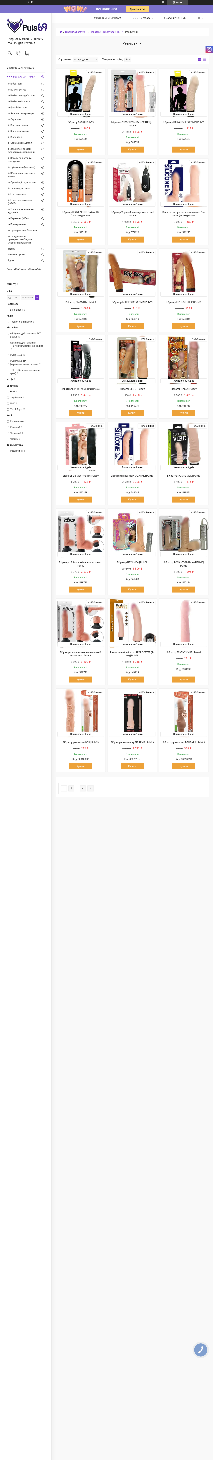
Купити (81, 149)
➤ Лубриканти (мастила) (21, 167)
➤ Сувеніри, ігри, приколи (22, 182)
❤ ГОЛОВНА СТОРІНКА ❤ (20, 68)
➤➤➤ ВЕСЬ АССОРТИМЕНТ (21, 76)
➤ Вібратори (15, 83)
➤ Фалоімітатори (17, 107)
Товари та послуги (75, 32)
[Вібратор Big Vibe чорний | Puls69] (81, 447)
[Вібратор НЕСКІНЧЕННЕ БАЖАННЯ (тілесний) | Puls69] (81, 183)
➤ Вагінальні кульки (19, 101)
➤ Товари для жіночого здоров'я (21, 211)
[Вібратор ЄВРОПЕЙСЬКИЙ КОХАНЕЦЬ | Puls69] (132, 93)
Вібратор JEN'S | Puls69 (132, 389)
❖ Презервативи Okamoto (22, 230)
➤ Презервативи (17, 224)
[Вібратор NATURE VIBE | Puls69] (184, 447)
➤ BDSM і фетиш (17, 89)
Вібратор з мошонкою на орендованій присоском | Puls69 (80, 654)
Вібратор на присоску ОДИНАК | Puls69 (132, 475)
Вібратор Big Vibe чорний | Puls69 (81, 475)
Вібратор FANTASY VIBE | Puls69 (184, 652)
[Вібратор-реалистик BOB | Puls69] (81, 713)
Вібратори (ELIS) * (113, 32)
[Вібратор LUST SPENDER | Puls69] (184, 273)
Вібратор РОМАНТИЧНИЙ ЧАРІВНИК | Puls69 (184, 564)
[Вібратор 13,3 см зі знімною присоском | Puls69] (81, 533)
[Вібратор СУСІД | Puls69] (81, 93)
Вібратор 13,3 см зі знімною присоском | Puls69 (80, 564)
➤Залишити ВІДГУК (175, 18)
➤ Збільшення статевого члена (21, 175)
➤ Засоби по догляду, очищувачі (20, 160)
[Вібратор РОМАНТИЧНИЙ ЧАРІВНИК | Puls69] (184, 533)
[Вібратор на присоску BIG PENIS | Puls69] (132, 713)
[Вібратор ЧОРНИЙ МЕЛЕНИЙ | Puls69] (81, 360)
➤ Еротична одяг (17, 194)
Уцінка (11, 248)
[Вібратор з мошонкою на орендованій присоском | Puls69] (81, 623)
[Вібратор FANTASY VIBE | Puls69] (184, 623)
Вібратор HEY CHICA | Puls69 (132, 562)
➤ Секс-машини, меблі (20, 143)
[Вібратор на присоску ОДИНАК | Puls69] (132, 447)
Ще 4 (12, 379)
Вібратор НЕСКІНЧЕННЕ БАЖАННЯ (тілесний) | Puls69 (80, 214)
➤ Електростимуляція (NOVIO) (20, 202)
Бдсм (11, 260)
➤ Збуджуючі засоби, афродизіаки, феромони (21, 151)
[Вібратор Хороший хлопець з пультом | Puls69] (132, 183)
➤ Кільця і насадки (18, 131)
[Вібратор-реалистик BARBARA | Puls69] (184, 713)
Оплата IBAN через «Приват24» (24, 269)
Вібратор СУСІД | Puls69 (81, 122)
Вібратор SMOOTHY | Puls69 (81, 302)
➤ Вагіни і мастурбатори (21, 95)
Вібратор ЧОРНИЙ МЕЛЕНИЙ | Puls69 (80, 389)
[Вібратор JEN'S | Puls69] (132, 360)
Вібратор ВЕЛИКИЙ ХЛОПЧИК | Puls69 (132, 302)
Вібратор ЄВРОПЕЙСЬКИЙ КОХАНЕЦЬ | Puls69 (132, 124)
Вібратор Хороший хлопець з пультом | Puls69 (132, 214)
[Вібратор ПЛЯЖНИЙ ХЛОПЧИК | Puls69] (184, 93)
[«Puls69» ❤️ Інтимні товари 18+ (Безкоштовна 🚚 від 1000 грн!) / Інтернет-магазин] (26, 25)
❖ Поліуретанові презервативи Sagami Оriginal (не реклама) (20, 239)
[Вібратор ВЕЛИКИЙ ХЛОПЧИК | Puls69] (132, 273)
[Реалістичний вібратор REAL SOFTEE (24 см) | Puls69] (132, 623)
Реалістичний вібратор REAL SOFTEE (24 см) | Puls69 (132, 654)
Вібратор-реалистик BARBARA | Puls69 (184, 742)
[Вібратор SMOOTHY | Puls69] (81, 273)
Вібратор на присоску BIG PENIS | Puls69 (132, 742)
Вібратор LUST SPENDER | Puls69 (183, 302)
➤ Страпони (14, 119)
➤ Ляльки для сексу (19, 188)
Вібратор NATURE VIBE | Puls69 (183, 475)
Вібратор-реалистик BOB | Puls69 (81, 742)
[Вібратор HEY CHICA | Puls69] (132, 533)
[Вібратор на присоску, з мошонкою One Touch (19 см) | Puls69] (184, 183)
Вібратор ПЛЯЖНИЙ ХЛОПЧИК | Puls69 (184, 122)
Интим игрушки (16, 254)
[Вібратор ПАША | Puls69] (184, 360)
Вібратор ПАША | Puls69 (184, 389)
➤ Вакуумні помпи (18, 125)
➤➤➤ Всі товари (141, 18)
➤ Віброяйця (15, 137)
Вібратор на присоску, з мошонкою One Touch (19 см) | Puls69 (183, 214)
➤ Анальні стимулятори (21, 113)
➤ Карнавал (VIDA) (18, 218)
